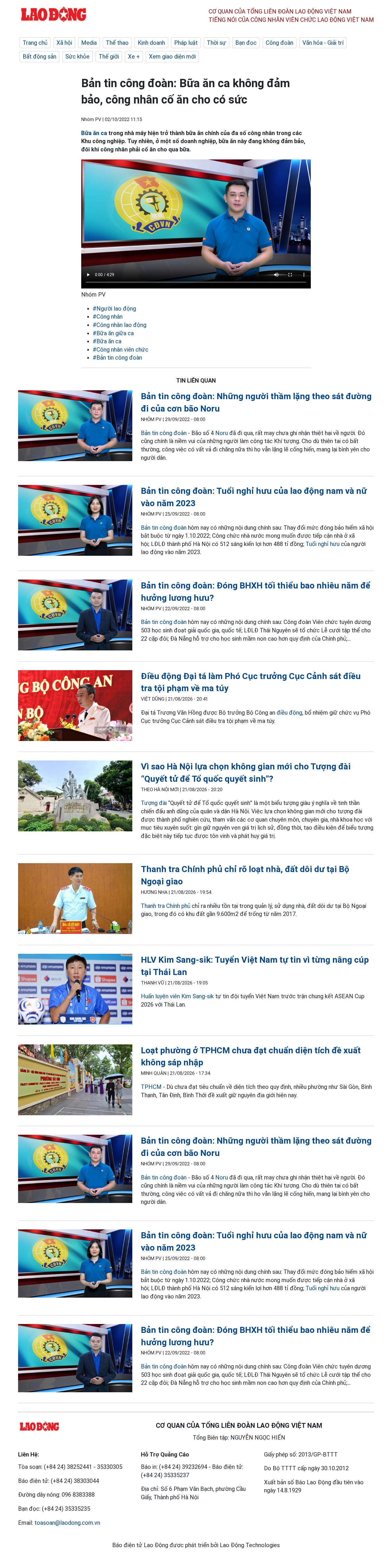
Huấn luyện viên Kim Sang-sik (177, 996)
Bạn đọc (246, 42)
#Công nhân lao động (119, 324)
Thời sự (216, 42)
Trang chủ (35, 42)
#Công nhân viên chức (120, 349)
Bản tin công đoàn (164, 433)
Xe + (134, 56)
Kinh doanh (151, 42)
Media (89, 42)
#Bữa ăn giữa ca (113, 333)
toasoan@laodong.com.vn (67, 1522)
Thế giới (109, 56)
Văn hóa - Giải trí (323, 42)
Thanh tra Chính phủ (165, 905)
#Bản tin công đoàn (117, 357)
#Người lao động (114, 308)
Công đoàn (279, 42)
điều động (289, 712)
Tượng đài (154, 803)
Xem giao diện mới (172, 56)
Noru (221, 433)
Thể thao (117, 42)
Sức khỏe (77, 56)
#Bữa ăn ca (107, 341)
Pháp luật (186, 42)
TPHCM (151, 1086)
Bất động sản (39, 56)
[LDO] (75, 426)
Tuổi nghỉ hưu (322, 544)
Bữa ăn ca (94, 133)
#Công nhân (108, 316)
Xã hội (64, 42)
